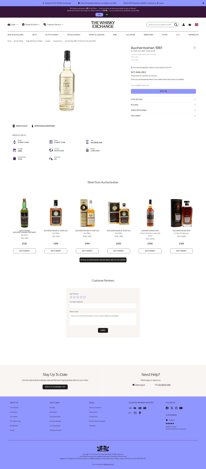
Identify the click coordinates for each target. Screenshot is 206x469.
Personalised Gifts (55, 417)
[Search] (176, 24)
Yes (99, 14)
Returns (134, 105)
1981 (20, 151)
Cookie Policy (93, 417)
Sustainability (14, 426)
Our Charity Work (15, 421)
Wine (115, 35)
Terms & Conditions (95, 407)
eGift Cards (53, 412)
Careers (12, 430)
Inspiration (193, 35)
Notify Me (163, 91)
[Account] (183, 24)
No (107, 14)
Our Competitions (55, 426)
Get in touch (140, 385)
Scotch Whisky (52, 35)
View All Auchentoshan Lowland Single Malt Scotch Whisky (103, 260)
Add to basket (24, 251)
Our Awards (13, 417)
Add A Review (74, 294)
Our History (13, 412)
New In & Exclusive (16, 35)
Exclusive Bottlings (55, 421)
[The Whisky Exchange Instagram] (176, 408)
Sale (178, 35)
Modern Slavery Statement (97, 421)
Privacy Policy (93, 412)
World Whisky (73, 35)
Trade (13, 24)
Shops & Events (31, 24)
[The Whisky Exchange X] (171, 408)
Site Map (52, 407)
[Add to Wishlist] (194, 48)
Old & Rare (130, 35)
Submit (103, 330)
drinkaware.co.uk (108, 464)
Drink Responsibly (139, 110)
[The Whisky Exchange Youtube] (181, 408)
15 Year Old (96, 142)
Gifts (34, 35)
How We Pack (137, 99)
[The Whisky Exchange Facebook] (167, 408)
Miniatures (148, 35)
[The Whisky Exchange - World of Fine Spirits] (103, 24)
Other (164, 35)
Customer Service (54, 24)
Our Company (14, 407)
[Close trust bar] (203, 3)
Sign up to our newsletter (55, 387)
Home (9, 41)
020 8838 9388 (164, 385)
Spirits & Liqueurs (96, 35)
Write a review (74, 312)
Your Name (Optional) (76, 302)
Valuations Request (55, 430)
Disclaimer (135, 116)
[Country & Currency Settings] (196, 24)
